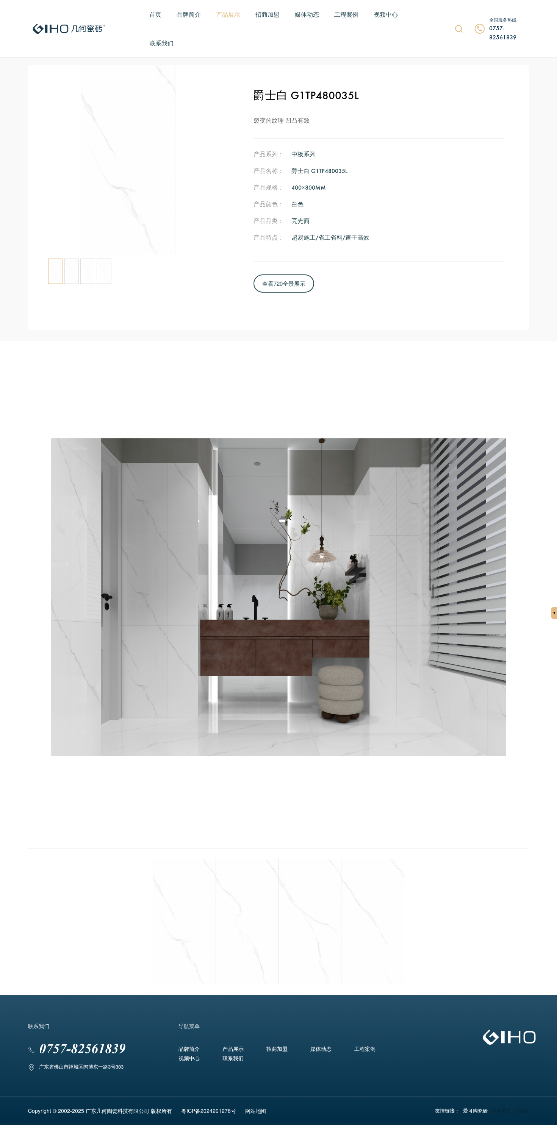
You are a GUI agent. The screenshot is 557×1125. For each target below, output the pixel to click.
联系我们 (161, 43)
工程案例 (346, 14)
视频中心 (386, 14)
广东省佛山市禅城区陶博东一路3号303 (81, 1066)
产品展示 (228, 14)
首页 (155, 14)
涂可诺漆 (501, 1110)
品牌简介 (189, 14)
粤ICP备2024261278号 (208, 1110)
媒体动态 (307, 14)
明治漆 (521, 1110)
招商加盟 (267, 14)
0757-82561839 (502, 33)
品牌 (33, 22)
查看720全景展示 (283, 283)
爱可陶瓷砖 (475, 1110)
